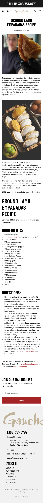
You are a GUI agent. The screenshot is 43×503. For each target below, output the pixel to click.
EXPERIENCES (11, 477)
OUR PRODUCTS (12, 471)
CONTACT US (10, 482)
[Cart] (40, 11)
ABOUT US (9, 468)
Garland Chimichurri (26, 351)
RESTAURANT (11, 479)
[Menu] (2, 11)
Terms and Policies (21, 497)
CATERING (9, 474)
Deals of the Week (20, 366)
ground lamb (12, 237)
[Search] (8, 11)
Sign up (21, 400)
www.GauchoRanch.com (30, 364)
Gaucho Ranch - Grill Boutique (21, 490)
